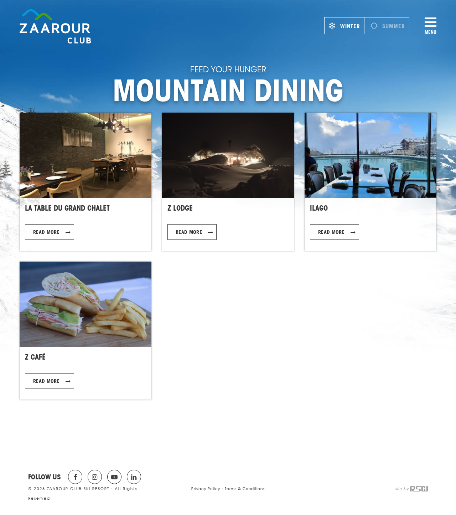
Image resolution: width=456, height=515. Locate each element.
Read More (46, 232)
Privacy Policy (205, 488)
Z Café (35, 356)
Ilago (319, 208)
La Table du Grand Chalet (67, 208)
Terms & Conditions (245, 488)
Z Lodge (180, 208)
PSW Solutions (419, 489)
